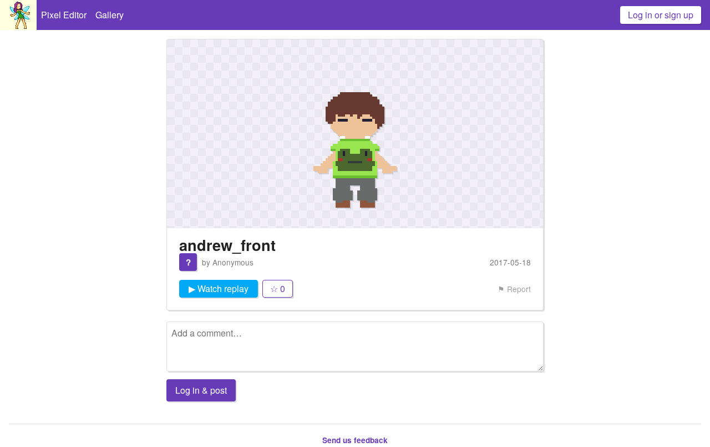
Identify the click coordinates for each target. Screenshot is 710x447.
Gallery (109, 14)
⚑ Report (514, 288)
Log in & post (201, 390)
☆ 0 (277, 288)
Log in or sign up (660, 14)
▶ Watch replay (218, 288)
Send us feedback (355, 440)
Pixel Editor (64, 14)
